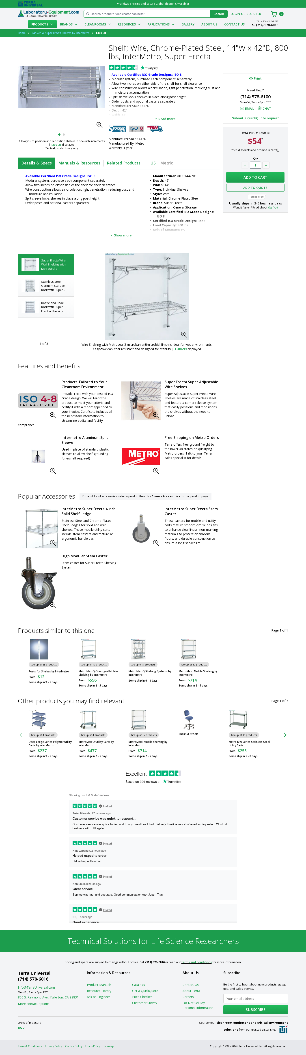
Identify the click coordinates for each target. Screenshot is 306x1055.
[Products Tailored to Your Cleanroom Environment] (38, 401)
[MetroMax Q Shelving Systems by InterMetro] (139, 649)
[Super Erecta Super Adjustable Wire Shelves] (141, 401)
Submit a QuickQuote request (255, 118)
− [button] (244, 165)
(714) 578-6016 (267, 25)
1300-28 (56, 145)
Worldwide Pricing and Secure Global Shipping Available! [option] (153, 4)
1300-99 (181, 349)
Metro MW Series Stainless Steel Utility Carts (249, 743)
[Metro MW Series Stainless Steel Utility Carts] (239, 720)
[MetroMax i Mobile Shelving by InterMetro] (189, 649)
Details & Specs (36, 163)
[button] (100, 126)
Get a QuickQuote (145, 991)
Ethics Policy (93, 1046)
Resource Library (99, 991)
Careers (188, 997)
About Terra (191, 991)
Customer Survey (144, 1003)
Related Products (123, 163)
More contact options (34, 1004)
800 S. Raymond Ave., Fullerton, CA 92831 (48, 997)
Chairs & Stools (188, 734)
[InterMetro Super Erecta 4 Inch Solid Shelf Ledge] (38, 528)
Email (249, 108)
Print (258, 78)
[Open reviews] (142, 68)
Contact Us (234, 24)
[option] (46, 264)
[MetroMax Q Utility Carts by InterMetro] (89, 720)
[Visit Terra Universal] (30, 4)
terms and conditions (196, 962)
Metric (166, 163)
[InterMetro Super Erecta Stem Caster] (141, 528)
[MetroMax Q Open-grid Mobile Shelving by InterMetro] (89, 649)
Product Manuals (99, 985)
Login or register (246, 14)
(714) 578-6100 (255, 97)
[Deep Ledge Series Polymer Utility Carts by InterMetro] (39, 720)
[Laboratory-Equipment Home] (48, 14)
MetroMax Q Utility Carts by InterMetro (96, 743)
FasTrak (273, 207)
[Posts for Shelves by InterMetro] (39, 649)
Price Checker (142, 997)
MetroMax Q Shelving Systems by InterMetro (150, 673)
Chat (267, 108)
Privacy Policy (53, 1046)
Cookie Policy (73, 1046)
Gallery (187, 24)
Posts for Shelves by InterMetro (49, 671)
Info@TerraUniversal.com (36, 987)
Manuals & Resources (79, 163)
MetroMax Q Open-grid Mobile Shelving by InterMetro (98, 673)
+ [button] (265, 165)
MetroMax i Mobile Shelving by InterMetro (198, 673)
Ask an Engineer (98, 997)
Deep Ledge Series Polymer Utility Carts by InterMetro (50, 743)
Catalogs (138, 985)
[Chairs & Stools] (189, 720)
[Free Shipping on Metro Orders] (141, 456)
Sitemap (109, 1046)
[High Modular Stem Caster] (38, 583)
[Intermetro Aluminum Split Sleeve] (38, 456)
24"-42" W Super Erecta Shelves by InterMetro (61, 33)
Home (22, 33)
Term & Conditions (30, 1046)
